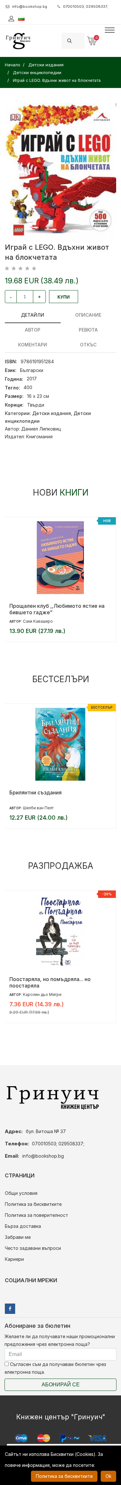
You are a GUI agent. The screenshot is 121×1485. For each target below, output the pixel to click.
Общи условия (21, 1193)
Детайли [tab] (32, 315)
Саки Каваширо (38, 621)
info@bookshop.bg (29, 6)
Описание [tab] (88, 315)
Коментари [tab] (32, 344)
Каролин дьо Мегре (42, 994)
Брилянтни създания (35, 792)
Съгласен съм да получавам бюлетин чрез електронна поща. (55, 1368)
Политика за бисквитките (33, 1204)
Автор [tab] (32, 330)
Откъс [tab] (88, 344)
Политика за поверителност (36, 1215)
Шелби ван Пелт (38, 807)
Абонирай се (61, 1384)
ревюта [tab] (88, 330)
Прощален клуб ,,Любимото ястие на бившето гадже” (57, 609)
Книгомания (39, 436)
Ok (108, 1476)
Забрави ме (18, 1237)
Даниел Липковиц (41, 428)
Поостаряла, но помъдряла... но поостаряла (50, 982)
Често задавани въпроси (33, 1248)
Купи (63, 297)
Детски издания (51, 413)
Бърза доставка (23, 1226)
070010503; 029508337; (85, 6)
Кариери (14, 1259)
